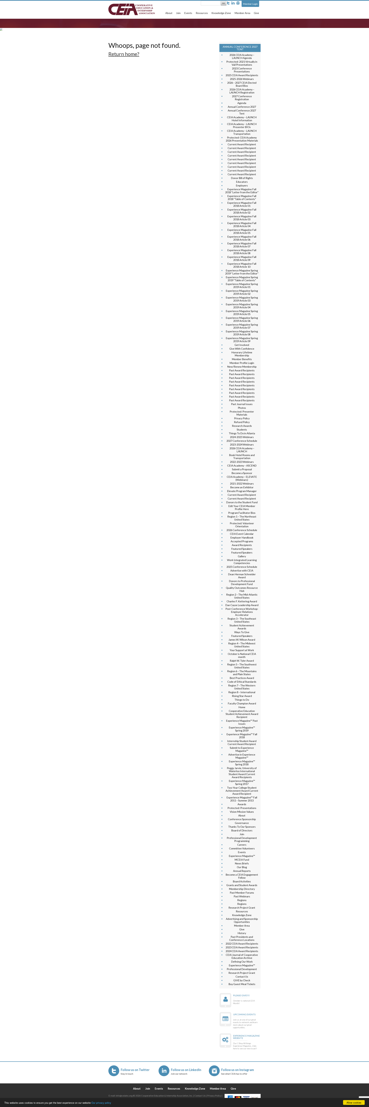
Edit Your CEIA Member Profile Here (241, 507)
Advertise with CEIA (241, 570)
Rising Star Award (242, 695)
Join (178, 13)
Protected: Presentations (241, 808)
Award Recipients (242, 545)
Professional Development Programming (242, 839)
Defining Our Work (242, 961)
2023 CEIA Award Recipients (242, 947)
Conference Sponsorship (242, 819)
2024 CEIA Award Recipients (242, 951)
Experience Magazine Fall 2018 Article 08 (241, 252)
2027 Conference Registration (242, 98)
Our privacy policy (101, 1102)
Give (256, 13)
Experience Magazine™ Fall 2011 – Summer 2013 (241, 799)
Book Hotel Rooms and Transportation (242, 456)
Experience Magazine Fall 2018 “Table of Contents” (241, 197)
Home (241, 707)
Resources (202, 13)
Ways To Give (241, 632)
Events (188, 13)
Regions (241, 900)
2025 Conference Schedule (241, 566)
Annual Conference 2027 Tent (242, 112)
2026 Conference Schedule (241, 530)
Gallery (242, 556)
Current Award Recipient (242, 144)
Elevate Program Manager (242, 491)
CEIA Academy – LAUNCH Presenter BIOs (242, 125)
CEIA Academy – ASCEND (242, 465)
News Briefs (242, 863)
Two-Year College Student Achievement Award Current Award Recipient (242, 790)
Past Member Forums (242, 892)
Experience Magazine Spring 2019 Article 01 (242, 285)
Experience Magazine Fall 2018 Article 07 (241, 245)
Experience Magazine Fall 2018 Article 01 (241, 204)
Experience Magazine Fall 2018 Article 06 (241, 238)
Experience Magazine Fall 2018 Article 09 (241, 258)
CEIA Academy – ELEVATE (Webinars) (242, 478)
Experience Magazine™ (242, 855)
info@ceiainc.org (124, 1095)
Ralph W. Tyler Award (242, 660)
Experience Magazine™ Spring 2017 (242, 782)
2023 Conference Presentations (242, 70)
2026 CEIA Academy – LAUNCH (241, 450)
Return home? (123, 54)
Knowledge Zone (221, 13)
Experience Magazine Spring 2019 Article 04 (242, 306)
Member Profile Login (241, 362)
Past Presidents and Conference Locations (241, 938)
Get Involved (242, 344)
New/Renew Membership (242, 366)
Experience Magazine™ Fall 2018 (241, 736)
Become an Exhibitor (242, 487)
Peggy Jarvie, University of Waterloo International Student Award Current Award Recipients (242, 772)
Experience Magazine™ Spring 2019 (242, 729)
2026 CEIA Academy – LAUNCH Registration (241, 91)
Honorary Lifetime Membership (241, 354)
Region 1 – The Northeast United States (241, 518)
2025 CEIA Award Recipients (242, 75)
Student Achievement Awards (241, 627)
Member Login (250, 3)
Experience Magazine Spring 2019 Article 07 (242, 326)
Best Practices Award (242, 677)
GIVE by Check (241, 980)
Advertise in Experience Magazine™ (241, 756)
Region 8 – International (241, 692)
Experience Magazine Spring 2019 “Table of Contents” (242, 279)
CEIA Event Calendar (242, 533)
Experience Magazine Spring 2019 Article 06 (242, 319)
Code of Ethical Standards (241, 681)
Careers (241, 844)
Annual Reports (242, 870)
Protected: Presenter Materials (242, 413)
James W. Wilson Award (241, 639)
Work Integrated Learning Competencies (242, 561)
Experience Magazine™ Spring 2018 (242, 763)
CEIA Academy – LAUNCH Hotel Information (242, 119)
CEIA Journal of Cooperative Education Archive (242, 956)
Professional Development (242, 969)
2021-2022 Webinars (242, 483)
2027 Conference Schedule (241, 440)
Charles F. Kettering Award (242, 601)
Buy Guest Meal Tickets (241, 984)
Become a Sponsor (241, 473)
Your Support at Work (242, 650)
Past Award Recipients (242, 370)
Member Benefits (242, 359)
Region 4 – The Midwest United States (241, 645)
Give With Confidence (241, 348)
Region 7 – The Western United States (241, 687)
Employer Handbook (241, 537)
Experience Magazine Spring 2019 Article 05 (242, 312)
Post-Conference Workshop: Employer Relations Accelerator (241, 611)
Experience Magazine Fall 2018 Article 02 (241, 211)
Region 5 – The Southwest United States (242, 666)
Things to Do (242, 699)
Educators (242, 181)
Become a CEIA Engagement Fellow (242, 876)
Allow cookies (354, 1102)
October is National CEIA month (242, 655)
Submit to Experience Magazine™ (242, 749)
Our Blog (242, 867)
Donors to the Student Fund (242, 502)
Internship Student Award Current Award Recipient (241, 742)
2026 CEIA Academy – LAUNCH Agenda (241, 56)
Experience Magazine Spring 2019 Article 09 (242, 340)
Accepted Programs (242, 541)
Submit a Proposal (242, 469)
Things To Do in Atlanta (242, 433)
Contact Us (242, 976)
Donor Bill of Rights (242, 178)
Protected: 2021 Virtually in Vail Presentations (241, 63)
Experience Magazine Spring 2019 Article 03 (242, 299)
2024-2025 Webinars (242, 437)
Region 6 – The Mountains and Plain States (242, 673)
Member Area (242, 13)
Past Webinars (242, 896)
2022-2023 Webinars (242, 461)
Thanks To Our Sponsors (242, 826)
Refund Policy (242, 422)
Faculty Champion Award (242, 703)
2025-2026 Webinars (242, 78)
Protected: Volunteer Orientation (242, 525)
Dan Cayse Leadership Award (241, 605)
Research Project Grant (241, 907)
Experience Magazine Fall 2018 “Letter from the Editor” (241, 191)
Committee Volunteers (242, 848)
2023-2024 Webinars (242, 444)
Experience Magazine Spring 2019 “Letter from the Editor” (241, 272)
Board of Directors (241, 830)
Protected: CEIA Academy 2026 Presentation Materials (242, 139)
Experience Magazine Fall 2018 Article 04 (241, 224)
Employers (242, 185)
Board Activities (242, 881)
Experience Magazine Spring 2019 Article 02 (242, 292)
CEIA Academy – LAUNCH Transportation (242, 132)
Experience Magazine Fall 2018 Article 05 (241, 231)
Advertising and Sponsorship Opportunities (242, 920)
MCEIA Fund (242, 859)
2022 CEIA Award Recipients (242, 943)
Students (242, 429)
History (242, 933)
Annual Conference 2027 (242, 106)
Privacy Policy (242, 418)
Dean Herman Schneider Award (242, 576)
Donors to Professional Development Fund (242, 582)
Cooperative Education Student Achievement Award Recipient (242, 714)
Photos (242, 407)
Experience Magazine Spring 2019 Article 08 (242, 333)
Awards (242, 804)
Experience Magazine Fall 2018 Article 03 (241, 218)
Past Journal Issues (242, 404)
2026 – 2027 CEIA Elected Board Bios (241, 84)
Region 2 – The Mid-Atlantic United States (242, 596)
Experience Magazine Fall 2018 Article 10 (241, 265)
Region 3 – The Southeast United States (241, 620)
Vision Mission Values (242, 811)
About (168, 13)
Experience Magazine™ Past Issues (242, 722)
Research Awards (242, 425)
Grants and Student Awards (241, 885)
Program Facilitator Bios (241, 512)
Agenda (241, 103)
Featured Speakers (241, 548)
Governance (242, 822)
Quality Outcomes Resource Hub (242, 589)
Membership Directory (242, 888)
